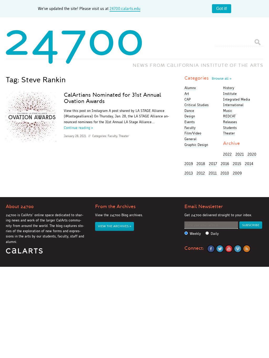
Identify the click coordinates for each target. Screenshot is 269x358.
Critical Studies (196, 105)
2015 (237, 163)
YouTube (229, 249)
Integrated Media (236, 99)
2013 (188, 173)
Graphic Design (196, 145)
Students (230, 128)
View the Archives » (114, 226)
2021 (239, 154)
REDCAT (229, 116)
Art (186, 93)
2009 (237, 173)
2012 (200, 173)
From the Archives (115, 206)
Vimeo (238, 249)
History (228, 88)
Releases (230, 122)
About (20, 206)
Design (189, 116)
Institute (230, 93)
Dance (189, 111)
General (190, 139)
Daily (215, 234)
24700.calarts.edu (125, 8)
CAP (187, 99)
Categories (207, 78)
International (233, 105)
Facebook (211, 249)
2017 (213, 163)
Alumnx (190, 88)
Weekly (195, 234)
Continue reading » (78, 128)
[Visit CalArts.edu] (24, 253)
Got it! (221, 8)
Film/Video (192, 133)
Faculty (112, 136)
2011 (213, 173)
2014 (249, 163)
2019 (188, 163)
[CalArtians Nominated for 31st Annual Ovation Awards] (31, 118)
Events (189, 122)
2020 (251, 154)
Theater (124, 136)
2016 (225, 163)
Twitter (220, 249)
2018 (200, 163)
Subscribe (250, 225)
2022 (227, 154)
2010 (224, 173)
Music (227, 111)
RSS (247, 249)
